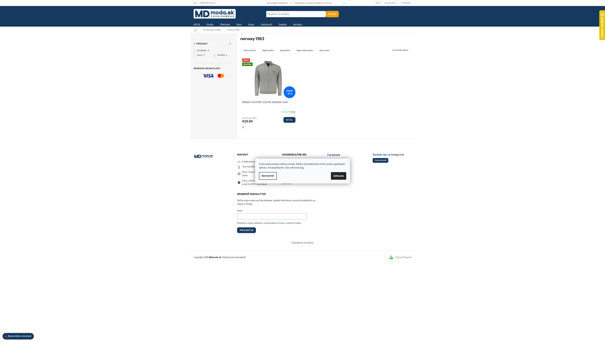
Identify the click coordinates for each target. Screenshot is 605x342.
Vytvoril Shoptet (403, 257)
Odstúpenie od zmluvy (302, 242)
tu (302, 167)
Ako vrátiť (287, 183)
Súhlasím (338, 176)
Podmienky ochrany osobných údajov (313, 3)
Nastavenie (268, 175)
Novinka (222, 55)
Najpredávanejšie (305, 50)
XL (243, 127)
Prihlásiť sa (246, 230)
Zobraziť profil (380, 160)
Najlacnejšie (268, 50)
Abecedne (324, 50)
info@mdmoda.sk (250, 161)
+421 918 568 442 (250, 166)
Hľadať (332, 14)
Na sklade (203, 50)
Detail (289, 119)
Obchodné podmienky (277, 3)
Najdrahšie (285, 50)
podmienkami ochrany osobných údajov (282, 223)
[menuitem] (196, 25)
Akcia (201, 55)
